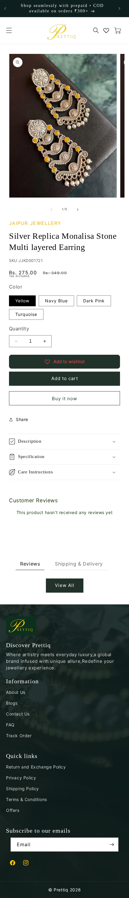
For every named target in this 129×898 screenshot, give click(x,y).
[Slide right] (77, 209)
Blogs (12, 703)
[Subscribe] (111, 844)
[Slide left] (51, 209)
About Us (16, 692)
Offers (13, 810)
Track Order (19, 735)
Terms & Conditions (26, 799)
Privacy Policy (21, 777)
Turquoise (26, 314)
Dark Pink (94, 300)
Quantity (19, 329)
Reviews (30, 564)
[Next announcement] (119, 8)
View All (64, 585)
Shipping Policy (22, 788)
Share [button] (22, 419)
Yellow (22, 300)
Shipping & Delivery (79, 564)
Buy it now (64, 398)
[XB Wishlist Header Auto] (106, 30)
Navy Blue (56, 300)
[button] (9, 30)
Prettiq (61, 889)
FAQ (10, 724)
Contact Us (18, 713)
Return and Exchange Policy (36, 766)
